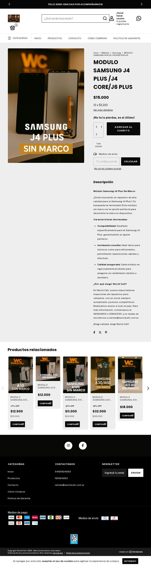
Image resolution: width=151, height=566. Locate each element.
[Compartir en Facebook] (94, 332)
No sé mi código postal (107, 168)
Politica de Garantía (126, 38)
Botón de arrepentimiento (78, 553)
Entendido (130, 561)
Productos (55, 38)
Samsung (116, 53)
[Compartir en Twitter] (100, 332)
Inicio (37, 38)
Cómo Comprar (97, 38)
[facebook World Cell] (83, 446)
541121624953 (63, 471)
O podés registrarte (122, 22)
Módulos (105, 53)
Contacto (74, 38)
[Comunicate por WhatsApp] (138, 19)
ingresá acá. (57, 553)
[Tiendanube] (131, 552)
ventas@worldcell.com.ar (69, 485)
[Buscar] (104, 18)
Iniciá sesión (120, 17)
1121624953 (61, 478)
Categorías (20, 38)
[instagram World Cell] (68, 446)
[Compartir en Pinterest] (106, 332)
